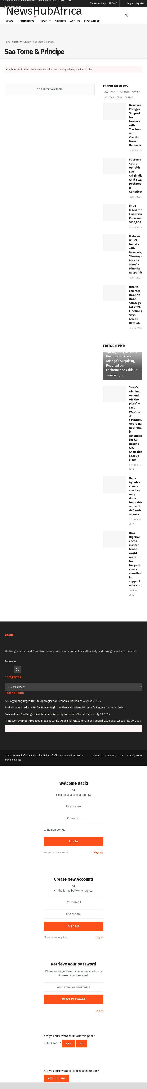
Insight (46, 21)
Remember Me (56, 829)
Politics (109, 97)
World (136, 91)
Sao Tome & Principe (44, 42)
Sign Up (98, 852)
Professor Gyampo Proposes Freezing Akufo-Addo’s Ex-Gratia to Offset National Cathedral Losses (65, 720)
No (81, 1043)
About (110, 755)
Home (8, 42)
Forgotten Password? (56, 852)
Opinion (129, 97)
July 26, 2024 (135, 150)
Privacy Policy (134, 755)
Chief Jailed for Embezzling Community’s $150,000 (138, 214)
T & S (120, 755)
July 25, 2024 (135, 197)
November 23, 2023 (115, 375)
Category (17, 42)
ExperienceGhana (12, 7)
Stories (60, 21)
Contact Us (98, 755)
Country (27, 42)
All (106, 91)
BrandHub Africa (13, 759)
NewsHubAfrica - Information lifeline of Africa (36, 755)
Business (124, 91)
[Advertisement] (73, 30)
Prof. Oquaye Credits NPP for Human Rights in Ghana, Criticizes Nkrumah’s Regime (55, 707)
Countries (27, 21)
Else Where (92, 21)
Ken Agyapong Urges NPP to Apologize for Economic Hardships (43, 701)
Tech (119, 97)
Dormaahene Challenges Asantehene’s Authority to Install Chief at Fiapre (49, 714)
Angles (75, 21)
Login (130, 3)
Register (140, 3)
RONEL (77, 755)
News (9, 21)
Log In (99, 937)
